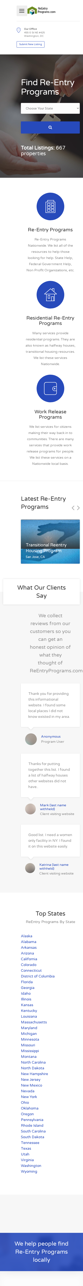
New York (29, 1097)
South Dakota (32, 1137)
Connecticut (31, 970)
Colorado (28, 965)
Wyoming (29, 1171)
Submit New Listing (30, 44)
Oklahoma (30, 1108)
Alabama (28, 942)
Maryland (29, 1028)
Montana (29, 1056)
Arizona (27, 953)
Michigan (29, 1033)
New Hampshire (34, 1074)
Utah (25, 1154)
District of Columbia (38, 976)
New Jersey (30, 1079)
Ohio (25, 1102)
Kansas (27, 1005)
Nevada (27, 1091)
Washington (31, 1166)
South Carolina (33, 1131)
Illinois (26, 999)
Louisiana (29, 1016)
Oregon (27, 1114)
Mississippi (30, 1051)
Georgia (27, 988)
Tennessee (30, 1143)
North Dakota (32, 1068)
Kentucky (29, 1011)
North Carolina (33, 1062)
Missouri (28, 1045)
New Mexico (31, 1085)
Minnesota (30, 1039)
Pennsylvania (32, 1120)
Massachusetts (34, 1022)
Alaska (26, 936)
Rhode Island (32, 1125)
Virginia (27, 1160)
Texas (26, 1148)
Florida (27, 982)
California (29, 959)
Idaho (26, 993)
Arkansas (29, 947)
